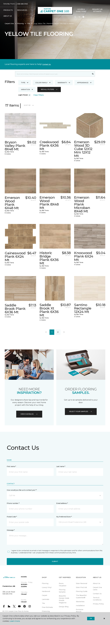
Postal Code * (12, 516)
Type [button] (23, 83)
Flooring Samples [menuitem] (62, 591)
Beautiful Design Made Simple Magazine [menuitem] (64, 599)
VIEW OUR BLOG (27, 414)
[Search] (93, 74)
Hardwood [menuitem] (46, 591)
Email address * (62, 503)
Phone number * (13, 503)
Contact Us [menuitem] (97, 594)
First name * (11, 466)
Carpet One (9, 23)
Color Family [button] (41, 83)
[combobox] (53, 74)
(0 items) (83, 17)
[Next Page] (64, 332)
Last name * (60, 466)
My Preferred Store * (64, 516)
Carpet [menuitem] (44, 595)
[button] (75, 17)
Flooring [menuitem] (45, 583)
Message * (11, 530)
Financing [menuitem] (46, 611)
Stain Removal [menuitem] (81, 583)
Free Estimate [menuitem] (47, 607)
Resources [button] (22, 10)
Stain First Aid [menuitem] (81, 587)
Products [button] (8, 10)
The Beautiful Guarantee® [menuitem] (81, 596)
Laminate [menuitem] (45, 599)
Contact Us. (46, 64)
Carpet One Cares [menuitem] (97, 588)
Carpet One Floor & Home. (18, 611)
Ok (91, 618)
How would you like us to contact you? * (22, 490)
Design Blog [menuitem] (63, 607)
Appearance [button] (82, 83)
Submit (55, 561)
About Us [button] (7, 16)
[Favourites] (79, 17)
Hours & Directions (81, 10)
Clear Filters (38, 95)
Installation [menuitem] (80, 606)
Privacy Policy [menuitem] (98, 604)
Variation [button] (25, 89)
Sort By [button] (27, 105)
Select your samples (78, 411)
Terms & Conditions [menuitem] (97, 599)
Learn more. (15, 621)
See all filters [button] (47, 89)
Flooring (20, 23)
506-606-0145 (22, 4)
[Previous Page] (46, 332)
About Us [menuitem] (96, 583)
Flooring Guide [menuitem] (81, 591)
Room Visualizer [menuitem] (62, 584)
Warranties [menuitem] (80, 602)
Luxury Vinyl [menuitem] (46, 587)
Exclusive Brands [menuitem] (79, 611)
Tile (28, 23)
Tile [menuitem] (43, 603)
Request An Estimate (97, 10)
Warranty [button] (62, 83)
